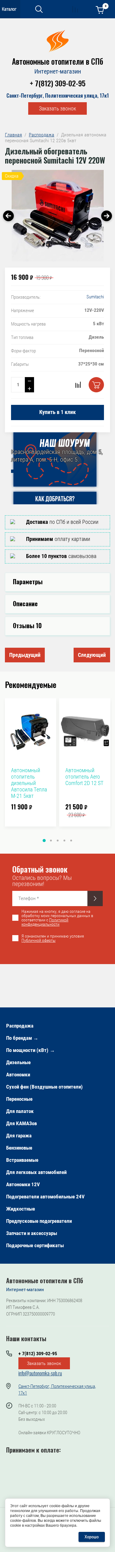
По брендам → (22, 1038)
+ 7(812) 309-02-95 (58, 82)
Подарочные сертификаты (35, 1245)
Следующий (92, 655)
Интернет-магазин (57, 71)
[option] (57, 215)
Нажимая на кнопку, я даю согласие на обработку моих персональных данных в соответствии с (57, 917)
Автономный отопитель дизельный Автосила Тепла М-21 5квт (29, 783)
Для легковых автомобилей (36, 1172)
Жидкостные (20, 1209)
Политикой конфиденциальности (44, 922)
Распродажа (19, 1026)
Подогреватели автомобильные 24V (45, 1197)
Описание (25, 603)
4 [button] (64, 840)
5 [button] (71, 840)
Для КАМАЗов (21, 1123)
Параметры (28, 581)
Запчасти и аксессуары (31, 1233)
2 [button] (51, 840)
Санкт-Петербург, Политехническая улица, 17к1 (57, 95)
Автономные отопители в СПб (57, 61)
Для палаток (20, 1111)
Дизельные (18, 1062)
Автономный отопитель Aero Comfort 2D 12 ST (84, 776)
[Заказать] (95, 898)
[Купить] (96, 384)
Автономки (18, 1074)
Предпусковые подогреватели (39, 1221)
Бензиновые (19, 1148)
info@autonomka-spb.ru (40, 1373)
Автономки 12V (23, 1184)
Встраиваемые (22, 1160)
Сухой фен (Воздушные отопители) (44, 1087)
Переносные (19, 1099)
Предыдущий (24, 655)
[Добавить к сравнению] (78, 384)
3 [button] (58, 840)
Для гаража (19, 1135)
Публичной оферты (38, 940)
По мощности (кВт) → (30, 1050)
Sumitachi (95, 297)
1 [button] (44, 840)
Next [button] (106, 216)
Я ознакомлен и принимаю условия (52, 938)
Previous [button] (8, 216)
